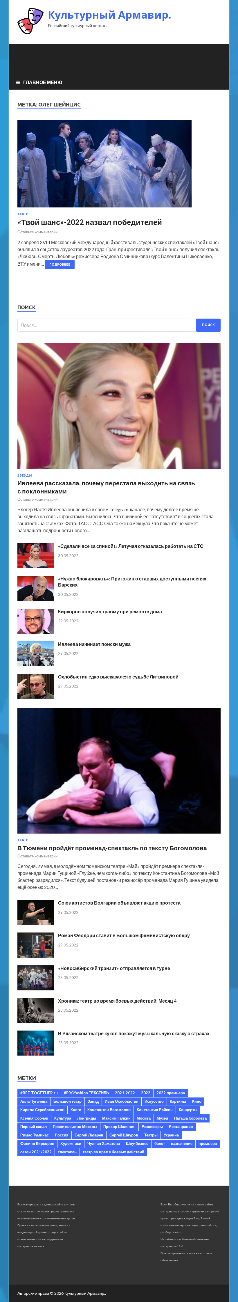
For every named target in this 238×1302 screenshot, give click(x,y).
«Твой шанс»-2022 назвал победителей (89, 222)
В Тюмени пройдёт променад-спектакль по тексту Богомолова (112, 847)
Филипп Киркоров (37, 1143)
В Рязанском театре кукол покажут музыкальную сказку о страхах (134, 1033)
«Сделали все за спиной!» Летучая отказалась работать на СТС (130, 546)
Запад (93, 1101)
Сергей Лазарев (89, 1135)
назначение (181, 1143)
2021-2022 (125, 1092)
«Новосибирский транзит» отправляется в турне (114, 968)
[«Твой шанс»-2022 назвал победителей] (119, 166)
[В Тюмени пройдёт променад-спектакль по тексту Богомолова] (119, 834)
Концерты (188, 1109)
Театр (22, 214)
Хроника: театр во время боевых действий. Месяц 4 (117, 1000)
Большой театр (67, 1101)
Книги (76, 1109)
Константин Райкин (155, 1109)
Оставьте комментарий (37, 232)
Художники (70, 1143)
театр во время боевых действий (113, 1152)
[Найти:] (119, 325)
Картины (178, 1101)
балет (159, 1143)
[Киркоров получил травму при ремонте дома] (35, 632)
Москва (144, 1118)
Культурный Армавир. (109, 15)
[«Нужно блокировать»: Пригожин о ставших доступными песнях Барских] (35, 599)
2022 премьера (170, 1092)
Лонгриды (86, 1118)
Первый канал (33, 1126)
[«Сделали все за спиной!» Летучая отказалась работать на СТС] (35, 566)
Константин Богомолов (109, 1109)
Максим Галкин (116, 1118)
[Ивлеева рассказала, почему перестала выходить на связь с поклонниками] (119, 470)
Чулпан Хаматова (103, 1143)
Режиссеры (152, 1126)
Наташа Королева (190, 1118)
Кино (196, 1101)
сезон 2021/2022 (36, 1152)
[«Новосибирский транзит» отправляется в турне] (35, 988)
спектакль (67, 1152)
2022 (145, 1092)
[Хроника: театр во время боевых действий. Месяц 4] (35, 1021)
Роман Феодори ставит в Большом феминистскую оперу (124, 935)
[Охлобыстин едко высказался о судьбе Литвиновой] (35, 697)
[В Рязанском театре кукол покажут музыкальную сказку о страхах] (35, 1053)
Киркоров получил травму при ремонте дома (110, 611)
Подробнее (59, 264)
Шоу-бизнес (137, 1143)
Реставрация (181, 1126)
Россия (61, 1135)
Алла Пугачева (33, 1101)
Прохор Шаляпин (119, 1126)
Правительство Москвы (75, 1126)
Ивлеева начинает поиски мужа (94, 644)
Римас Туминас (34, 1135)
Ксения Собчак (34, 1118)
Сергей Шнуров (123, 1135)
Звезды (24, 475)
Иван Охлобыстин (121, 1101)
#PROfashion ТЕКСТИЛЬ (86, 1092)
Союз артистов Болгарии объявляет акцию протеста (119, 902)
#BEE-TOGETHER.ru (39, 1092)
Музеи (162, 1118)
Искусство (154, 1101)
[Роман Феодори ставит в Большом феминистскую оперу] (35, 956)
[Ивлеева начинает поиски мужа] (35, 664)
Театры (151, 1135)
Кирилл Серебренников (42, 1109)
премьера (208, 1143)
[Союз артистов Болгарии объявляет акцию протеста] (35, 923)
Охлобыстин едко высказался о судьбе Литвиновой (118, 676)
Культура (62, 1118)
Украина (171, 1135)
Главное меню (42, 82)
